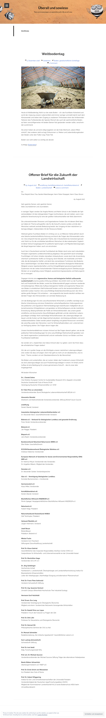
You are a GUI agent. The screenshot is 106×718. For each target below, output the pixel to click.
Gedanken (47, 61)
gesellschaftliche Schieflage (69, 61)
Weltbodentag (53, 54)
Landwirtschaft (46, 188)
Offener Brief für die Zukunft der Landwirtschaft (53, 176)
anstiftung (43, 185)
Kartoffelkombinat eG (55, 185)
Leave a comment (62, 188)
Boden (56, 61)
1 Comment (53, 63)
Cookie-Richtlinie (42, 715)
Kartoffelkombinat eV (71, 185)
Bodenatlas (32, 145)
